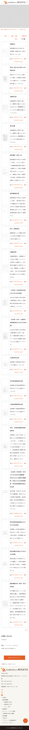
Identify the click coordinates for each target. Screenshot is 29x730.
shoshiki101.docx (17, 349)
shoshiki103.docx (17, 542)
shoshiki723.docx (17, 369)
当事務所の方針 (8, 704)
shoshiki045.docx (17, 243)
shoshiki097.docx (17, 220)
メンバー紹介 (7, 706)
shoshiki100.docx (17, 311)
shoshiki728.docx (17, 396)
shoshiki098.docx (17, 185)
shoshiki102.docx (17, 575)
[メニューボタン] (27, 2)
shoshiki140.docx (17, 281)
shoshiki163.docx (17, 58)
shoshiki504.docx (17, 622)
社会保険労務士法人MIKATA (16, 728)
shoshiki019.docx (17, 117)
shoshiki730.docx (17, 463)
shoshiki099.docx (17, 88)
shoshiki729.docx (17, 419)
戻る (26, 630)
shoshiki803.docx (17, 513)
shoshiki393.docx (17, 146)
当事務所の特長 (8, 702)
